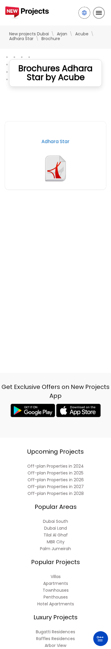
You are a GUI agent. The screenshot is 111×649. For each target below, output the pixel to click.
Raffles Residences (55, 639)
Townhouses (56, 590)
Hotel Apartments (55, 604)
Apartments (55, 583)
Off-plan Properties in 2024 (55, 466)
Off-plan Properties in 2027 (56, 487)
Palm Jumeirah (55, 549)
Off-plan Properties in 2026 (56, 480)
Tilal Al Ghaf (56, 535)
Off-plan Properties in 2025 (55, 473)
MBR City (56, 542)
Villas (56, 577)
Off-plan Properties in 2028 (56, 493)
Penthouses (56, 597)
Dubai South (55, 521)
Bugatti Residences (55, 632)
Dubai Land (55, 528)
